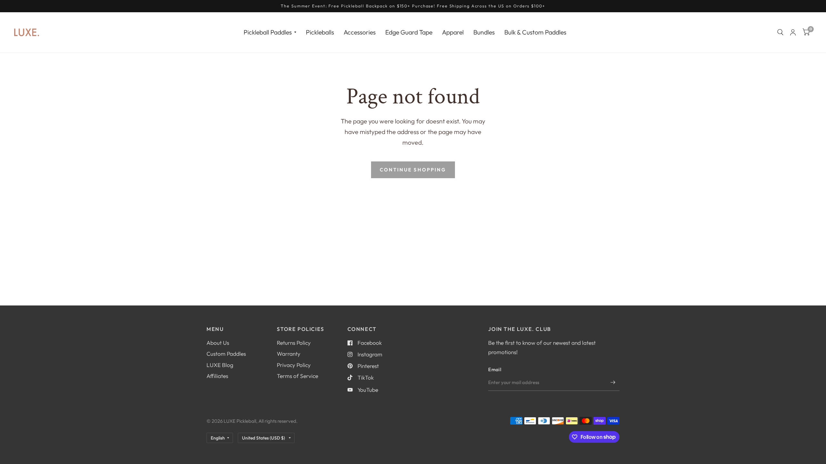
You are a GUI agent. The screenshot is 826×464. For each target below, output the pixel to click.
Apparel (453, 32)
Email (494, 369)
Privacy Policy (294, 365)
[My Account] (793, 32)
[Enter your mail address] (613, 382)
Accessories (360, 32)
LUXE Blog (219, 365)
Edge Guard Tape (408, 32)
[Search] (780, 32)
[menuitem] (270, 32)
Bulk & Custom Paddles (535, 32)
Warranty (288, 353)
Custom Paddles (226, 353)
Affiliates (217, 375)
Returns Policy (294, 342)
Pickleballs (320, 32)
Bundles (484, 32)
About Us (217, 342)
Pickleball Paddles (268, 32)
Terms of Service (297, 375)
